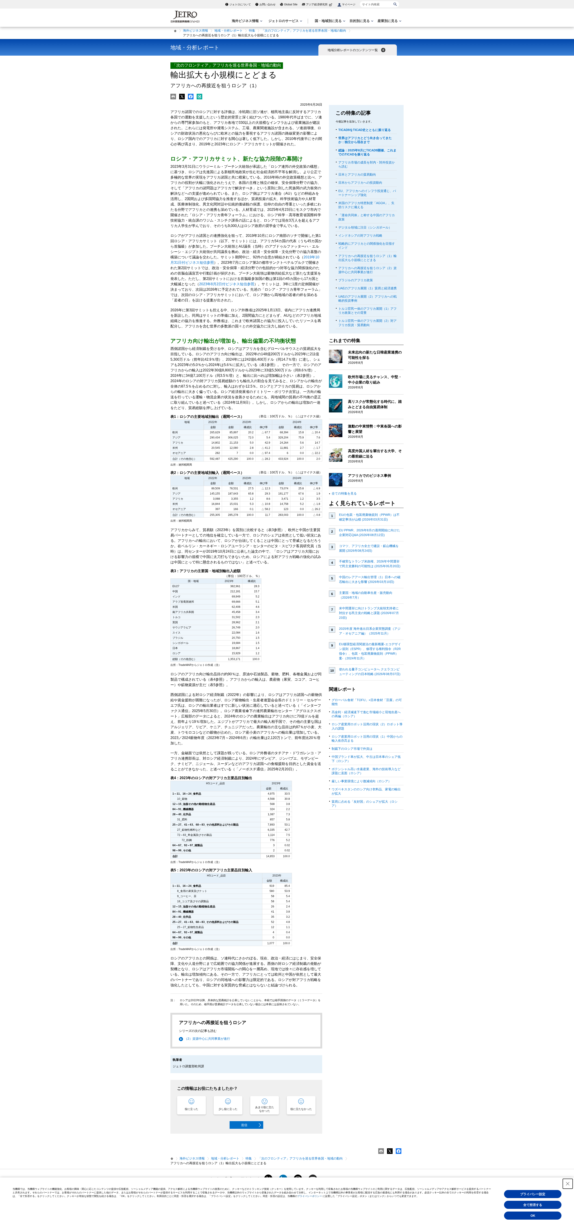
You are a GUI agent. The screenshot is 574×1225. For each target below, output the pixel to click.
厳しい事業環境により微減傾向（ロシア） (361, 781)
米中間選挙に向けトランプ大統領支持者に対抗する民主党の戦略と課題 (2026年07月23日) (369, 612)
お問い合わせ (267, 4)
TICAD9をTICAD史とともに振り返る (364, 130)
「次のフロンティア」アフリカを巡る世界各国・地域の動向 (303, 30)
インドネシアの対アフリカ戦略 (360, 235)
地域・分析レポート (228, 30)
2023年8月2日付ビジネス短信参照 (226, 284)
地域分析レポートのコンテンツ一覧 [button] (353, 50)
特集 (252, 30)
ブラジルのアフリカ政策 (355, 280)
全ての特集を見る (344, 493)
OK (533, 1215)
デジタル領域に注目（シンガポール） (365, 227)
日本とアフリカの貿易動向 (357, 174)
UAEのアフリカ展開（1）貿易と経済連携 (367, 288)
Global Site (291, 4)
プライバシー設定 (532, 1194)
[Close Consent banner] (568, 1184)
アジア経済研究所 (317, 4)
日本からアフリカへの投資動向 (360, 182)
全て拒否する (532, 1205)
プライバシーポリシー (309, 1196)
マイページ (348, 4)
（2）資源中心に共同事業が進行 (207, 1038)
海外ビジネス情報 (195, 30)
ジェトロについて (240, 4)
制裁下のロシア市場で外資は (352, 748)
